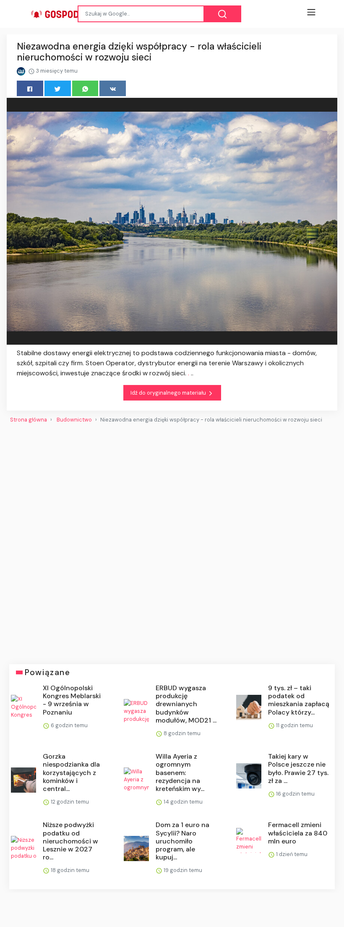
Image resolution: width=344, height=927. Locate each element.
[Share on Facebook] (30, 88)
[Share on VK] (112, 88)
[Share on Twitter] (57, 88)
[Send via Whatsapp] (85, 88)
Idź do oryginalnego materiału (168, 392)
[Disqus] (172, 540)
